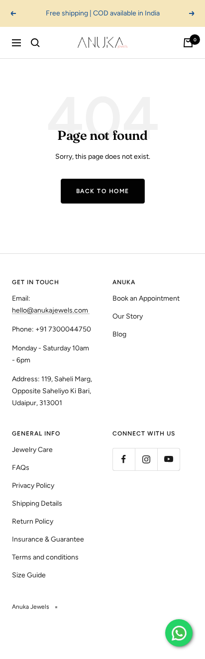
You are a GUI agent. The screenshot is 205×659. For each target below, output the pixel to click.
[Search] (35, 42)
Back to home (102, 191)
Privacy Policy (33, 485)
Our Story (127, 316)
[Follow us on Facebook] (123, 459)
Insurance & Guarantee (48, 539)
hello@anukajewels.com (50, 310)
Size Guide (29, 575)
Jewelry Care (32, 449)
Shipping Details (37, 503)
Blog (119, 334)
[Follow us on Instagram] (146, 459)
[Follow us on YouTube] (168, 459)
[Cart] (188, 42)
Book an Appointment (146, 298)
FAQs (20, 467)
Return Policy (32, 521)
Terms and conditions (45, 557)
